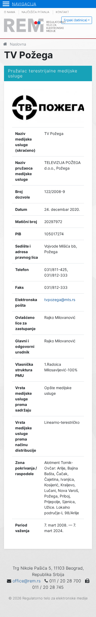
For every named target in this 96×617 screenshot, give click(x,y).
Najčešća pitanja (35, 12)
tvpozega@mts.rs (59, 299)
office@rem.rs (27, 580)
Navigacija (24, 4)
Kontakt (62, 12)
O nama (9, 12)
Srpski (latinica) (75, 20)
